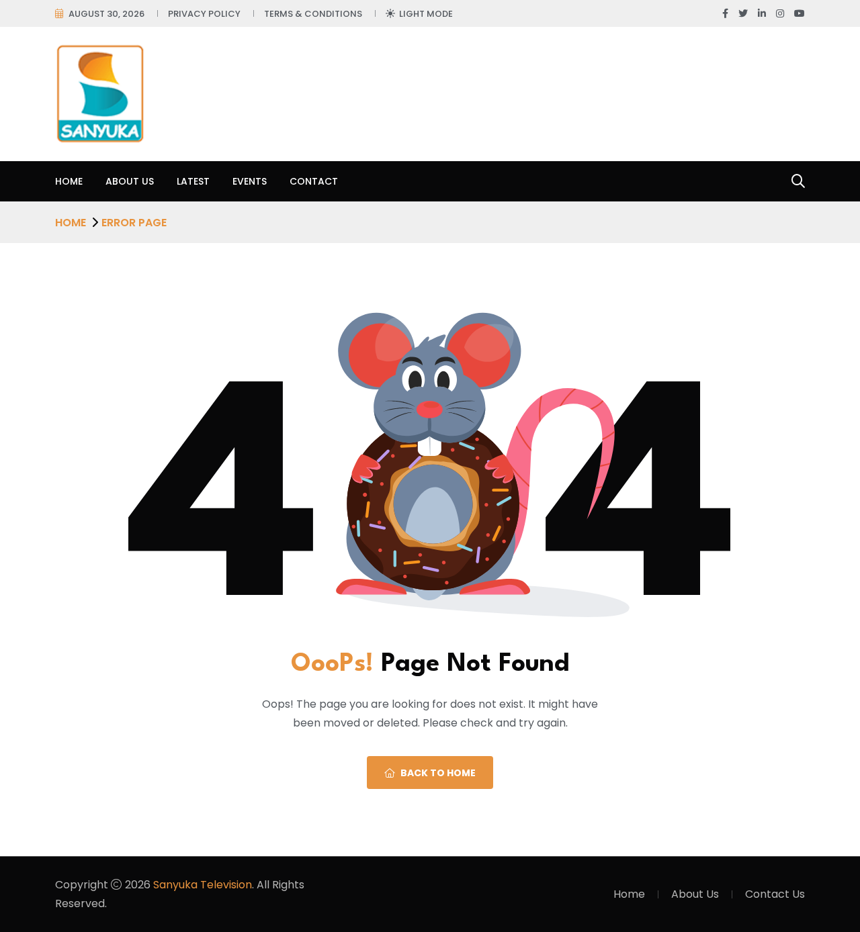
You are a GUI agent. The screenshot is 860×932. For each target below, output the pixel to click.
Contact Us (775, 894)
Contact (314, 181)
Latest (193, 181)
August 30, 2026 (106, 13)
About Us (129, 181)
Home (69, 181)
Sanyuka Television (202, 884)
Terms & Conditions (313, 13)
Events (249, 181)
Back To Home (438, 773)
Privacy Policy (204, 13)
